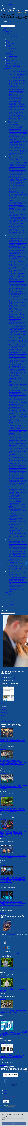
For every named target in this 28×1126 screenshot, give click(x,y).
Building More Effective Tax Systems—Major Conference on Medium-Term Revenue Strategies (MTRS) (18, 498)
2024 (7, 88)
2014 (10, 597)
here (20, 936)
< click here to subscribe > (6, 721)
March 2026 (3, 709)
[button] (26, 563)
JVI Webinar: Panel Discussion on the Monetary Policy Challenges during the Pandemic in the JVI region (18, 238)
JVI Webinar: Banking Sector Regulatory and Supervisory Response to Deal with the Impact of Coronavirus (18, 480)
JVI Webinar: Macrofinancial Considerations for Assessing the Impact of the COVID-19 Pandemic (18, 436)
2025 (7, 78)
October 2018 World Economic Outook (18, 547)
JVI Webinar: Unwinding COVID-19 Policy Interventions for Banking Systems (17, 314)
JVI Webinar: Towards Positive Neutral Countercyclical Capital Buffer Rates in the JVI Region (18, 133)
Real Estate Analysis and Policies (10, 678)
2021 (7, 235)
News (4, 606)
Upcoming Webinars (11, 63)
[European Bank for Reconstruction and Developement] (11, 1098)
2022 (7, 156)
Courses (5, 59)
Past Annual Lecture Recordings (13, 66)
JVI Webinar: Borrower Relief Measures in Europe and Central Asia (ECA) (17, 440)
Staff (7, 39)
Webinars (5, 62)
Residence (8, 45)
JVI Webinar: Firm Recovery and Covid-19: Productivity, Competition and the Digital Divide (17, 228)
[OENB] (10, 1088)
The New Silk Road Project (15, 560)
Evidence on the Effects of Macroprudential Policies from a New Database (17, 515)
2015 (10, 595)
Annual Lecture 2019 (14, 503)
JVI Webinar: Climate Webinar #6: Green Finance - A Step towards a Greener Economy (17, 307)
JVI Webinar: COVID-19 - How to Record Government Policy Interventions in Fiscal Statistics (17, 377)
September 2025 (4, 715)
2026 (7, 69)
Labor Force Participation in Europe (17, 551)
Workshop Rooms (13, 56)
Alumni (8, 42)
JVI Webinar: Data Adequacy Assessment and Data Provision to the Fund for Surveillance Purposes (17, 100)
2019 (7, 486)
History (8, 40)
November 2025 (4, 714)
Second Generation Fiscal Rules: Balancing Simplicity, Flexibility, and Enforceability (17, 564)
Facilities (8, 53)
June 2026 (3, 707)
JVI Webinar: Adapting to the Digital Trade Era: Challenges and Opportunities (17, 319)
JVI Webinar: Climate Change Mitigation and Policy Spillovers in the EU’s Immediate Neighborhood (18, 114)
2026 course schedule (11, 934)
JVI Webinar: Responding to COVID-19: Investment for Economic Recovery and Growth (18, 445)
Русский (10, 4)
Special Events (6, 68)
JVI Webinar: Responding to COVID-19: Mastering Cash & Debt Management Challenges (17, 462)
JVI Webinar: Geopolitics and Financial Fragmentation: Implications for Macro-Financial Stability (18, 138)
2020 (7, 389)
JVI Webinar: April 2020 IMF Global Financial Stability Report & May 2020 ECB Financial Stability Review (18, 472)
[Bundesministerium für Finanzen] (10, 1076)
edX (18, 953)
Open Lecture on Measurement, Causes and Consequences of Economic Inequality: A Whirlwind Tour (18, 203)
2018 (7, 539)
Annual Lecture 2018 (14, 559)
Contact (11, 51)
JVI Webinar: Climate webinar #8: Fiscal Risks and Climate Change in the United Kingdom (18, 232)
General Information (13, 46)
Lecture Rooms (12, 54)
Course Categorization (14, 37)
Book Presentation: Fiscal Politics (16, 579)
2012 (10, 600)
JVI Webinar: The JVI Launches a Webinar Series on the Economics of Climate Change (17, 357)
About (4, 30)
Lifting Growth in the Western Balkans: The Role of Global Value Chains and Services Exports (18, 489)
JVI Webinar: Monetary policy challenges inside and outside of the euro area (17, 159)
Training (8, 33)
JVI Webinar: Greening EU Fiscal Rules (18, 116)
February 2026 (4, 710)
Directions (11, 50)
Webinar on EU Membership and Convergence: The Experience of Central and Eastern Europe (16, 182)
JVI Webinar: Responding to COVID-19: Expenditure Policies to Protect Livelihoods (17, 453)
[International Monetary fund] (5, 1082)
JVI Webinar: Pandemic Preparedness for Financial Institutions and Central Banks (17, 457)
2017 (7, 571)
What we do (9, 31)
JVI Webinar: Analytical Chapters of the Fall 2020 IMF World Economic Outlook (18, 399)
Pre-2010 (11, 604)
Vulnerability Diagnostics (9, 675)
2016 (10, 594)
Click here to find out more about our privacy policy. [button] (13, 1118)
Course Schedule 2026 (11, 60)
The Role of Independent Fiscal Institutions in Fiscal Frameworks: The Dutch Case (18, 526)
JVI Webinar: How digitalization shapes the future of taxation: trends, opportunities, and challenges (18, 174)
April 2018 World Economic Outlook (17, 566)
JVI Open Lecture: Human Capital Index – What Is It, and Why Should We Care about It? (18, 342)
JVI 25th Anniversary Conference (16, 580)
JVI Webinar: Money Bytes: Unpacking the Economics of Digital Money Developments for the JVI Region (18, 76)
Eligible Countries (13, 36)
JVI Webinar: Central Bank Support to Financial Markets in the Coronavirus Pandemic (18, 431)
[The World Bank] (9, 1111)
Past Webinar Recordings (12, 65)
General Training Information (15, 34)
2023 (7, 121)
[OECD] (9, 1106)
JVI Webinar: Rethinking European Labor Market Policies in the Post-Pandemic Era (17, 211)
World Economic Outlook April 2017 (17, 588)
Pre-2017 (8, 592)
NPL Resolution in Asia (14, 495)
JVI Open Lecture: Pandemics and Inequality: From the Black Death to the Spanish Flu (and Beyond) (18, 258)
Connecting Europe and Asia (15, 501)
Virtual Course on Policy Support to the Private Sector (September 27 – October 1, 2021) (18, 299)
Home (4, 28)
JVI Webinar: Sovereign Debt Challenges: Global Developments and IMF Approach (18, 266)
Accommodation (13, 48)
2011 (10, 601)
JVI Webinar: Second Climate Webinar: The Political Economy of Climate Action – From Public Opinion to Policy (18, 352)
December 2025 (4, 712)
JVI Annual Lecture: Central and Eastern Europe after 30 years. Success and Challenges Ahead (18, 187)
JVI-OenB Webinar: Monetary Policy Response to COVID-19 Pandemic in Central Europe (17, 395)
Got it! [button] (14, 1123)
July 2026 (3, 703)
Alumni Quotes (12, 43)
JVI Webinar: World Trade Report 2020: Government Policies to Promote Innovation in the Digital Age (18, 361)
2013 (10, 598)
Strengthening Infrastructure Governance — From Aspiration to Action (17, 533)
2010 (10, 603)
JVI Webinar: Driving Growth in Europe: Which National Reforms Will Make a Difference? (18, 85)
